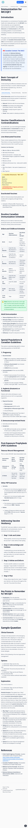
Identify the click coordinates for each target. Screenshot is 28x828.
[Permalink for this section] (15, 17)
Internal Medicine (5, 6)
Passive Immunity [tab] (16, 92)
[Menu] (25, 2)
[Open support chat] (25, 826)
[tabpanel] (14, 104)
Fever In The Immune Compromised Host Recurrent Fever (8, 789)
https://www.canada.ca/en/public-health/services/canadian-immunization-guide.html (13, 759)
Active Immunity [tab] (6, 92)
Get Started (20, 2)
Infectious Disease (15, 6)
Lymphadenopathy (20, 789)
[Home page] (3, 2)
